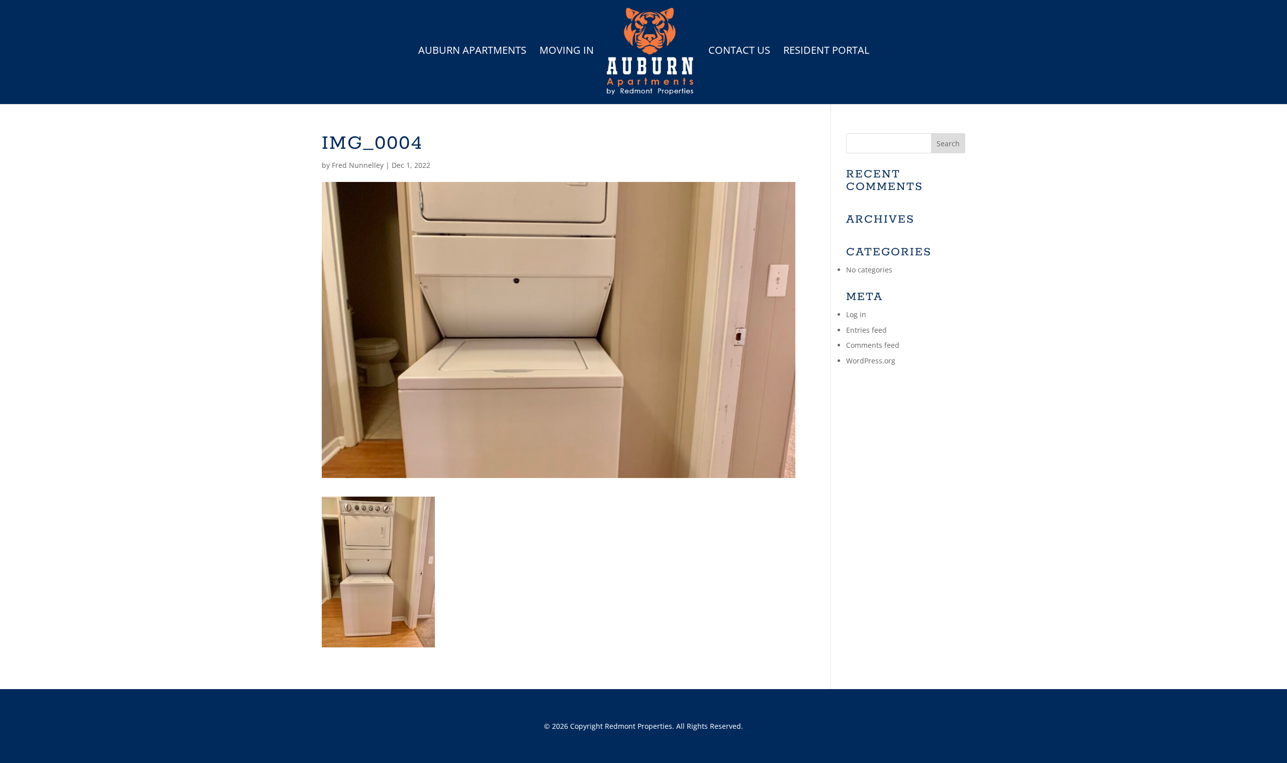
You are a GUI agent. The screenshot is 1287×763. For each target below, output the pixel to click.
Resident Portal (826, 52)
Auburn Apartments (472, 52)
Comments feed (872, 345)
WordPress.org (870, 360)
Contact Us (739, 52)
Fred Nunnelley (358, 165)
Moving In (566, 52)
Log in (856, 314)
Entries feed (866, 330)
